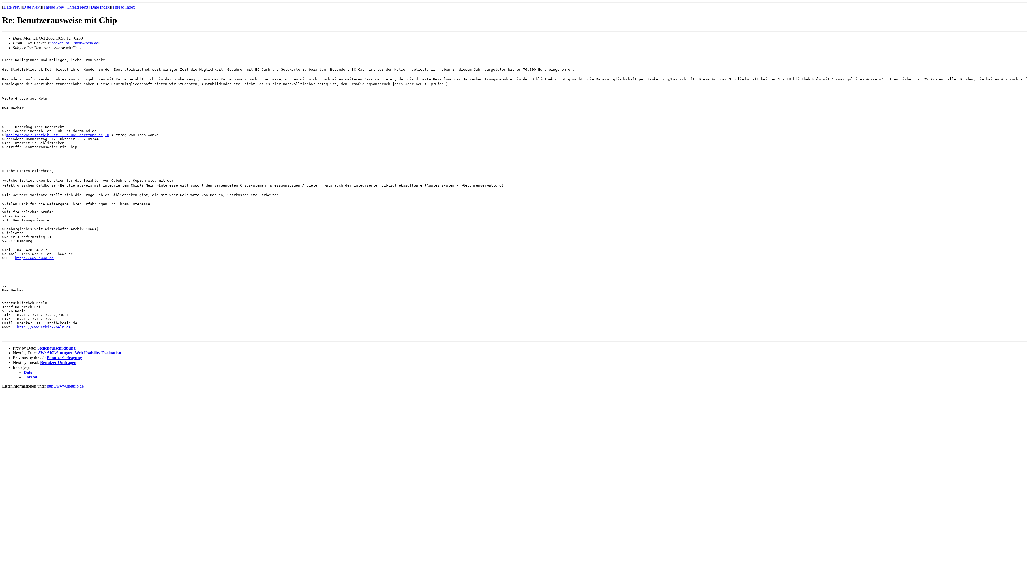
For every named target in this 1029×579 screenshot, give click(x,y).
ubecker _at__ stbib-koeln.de (73, 43)
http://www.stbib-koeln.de (44, 327)
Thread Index (123, 7)
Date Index (100, 7)
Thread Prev (53, 7)
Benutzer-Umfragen (58, 362)
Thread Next (77, 7)
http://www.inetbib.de (65, 386)
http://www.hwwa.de (34, 258)
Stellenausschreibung (56, 348)
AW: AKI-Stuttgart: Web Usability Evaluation (79, 353)
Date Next (31, 7)
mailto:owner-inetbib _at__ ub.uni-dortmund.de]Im (57, 135)
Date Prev (11, 7)
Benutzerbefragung (64, 357)
